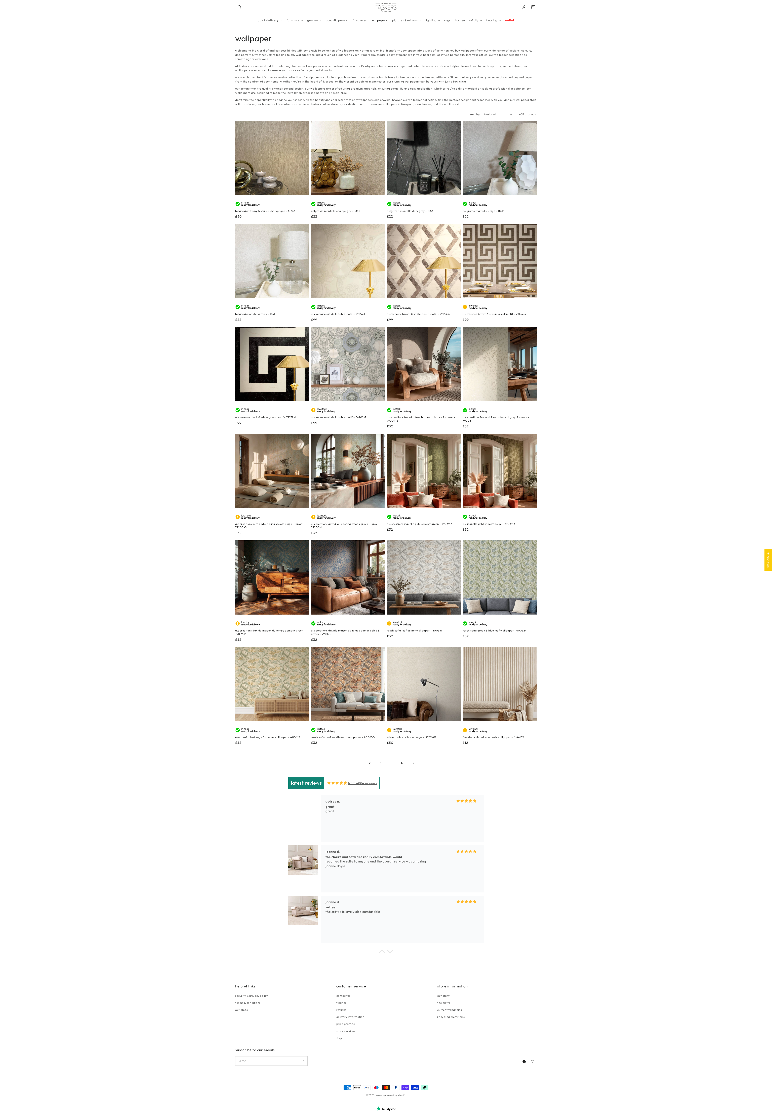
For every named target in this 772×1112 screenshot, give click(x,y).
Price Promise (345, 1024)
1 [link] (359, 763)
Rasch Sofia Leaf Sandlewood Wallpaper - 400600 (343, 737)
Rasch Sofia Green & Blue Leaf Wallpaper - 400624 (495, 630)
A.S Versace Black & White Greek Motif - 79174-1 (265, 417)
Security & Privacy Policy (251, 995)
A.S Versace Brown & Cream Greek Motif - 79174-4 (494, 314)
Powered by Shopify (395, 1095)
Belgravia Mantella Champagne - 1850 (335, 210)
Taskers (380, 1095)
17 (402, 763)
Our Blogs (241, 1009)
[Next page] (413, 763)
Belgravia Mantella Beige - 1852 (483, 210)
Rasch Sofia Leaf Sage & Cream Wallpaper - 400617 (267, 737)
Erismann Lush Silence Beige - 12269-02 (412, 737)
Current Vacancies (449, 1009)
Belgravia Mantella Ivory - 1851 (255, 314)
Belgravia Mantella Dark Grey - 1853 (410, 210)
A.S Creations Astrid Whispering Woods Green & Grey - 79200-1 (345, 525)
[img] (337, 783)
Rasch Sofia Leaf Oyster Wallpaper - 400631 (414, 630)
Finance (341, 1002)
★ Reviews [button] (768, 559)
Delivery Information (350, 1017)
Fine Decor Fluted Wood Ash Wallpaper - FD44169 (493, 737)
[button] (239, 7)
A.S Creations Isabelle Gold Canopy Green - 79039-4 (420, 523)
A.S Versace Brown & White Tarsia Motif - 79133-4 (418, 314)
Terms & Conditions (248, 1002)
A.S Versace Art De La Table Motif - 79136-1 (338, 314)
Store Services (345, 1031)
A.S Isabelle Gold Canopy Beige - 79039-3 (489, 523)
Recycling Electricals (451, 1017)
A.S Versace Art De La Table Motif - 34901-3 (338, 417)
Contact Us (343, 995)
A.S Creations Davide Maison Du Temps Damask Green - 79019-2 (270, 632)
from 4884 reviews (362, 783)
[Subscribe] (303, 1061)
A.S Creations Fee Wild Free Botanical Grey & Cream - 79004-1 (496, 419)
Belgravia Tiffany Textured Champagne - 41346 (265, 210)
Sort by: (475, 114)
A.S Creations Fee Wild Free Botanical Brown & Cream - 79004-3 (421, 419)
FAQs (339, 1038)
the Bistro (444, 1002)
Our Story (443, 995)
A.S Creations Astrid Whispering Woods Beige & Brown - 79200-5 (270, 525)
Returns (341, 1009)
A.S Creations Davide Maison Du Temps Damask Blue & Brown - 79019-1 (345, 632)
